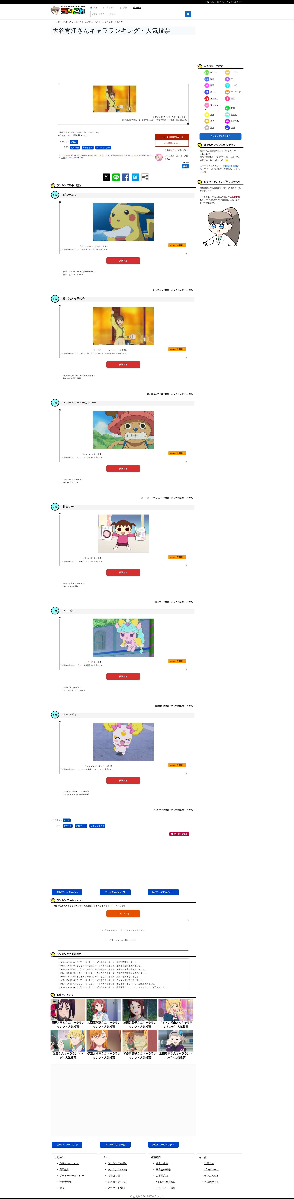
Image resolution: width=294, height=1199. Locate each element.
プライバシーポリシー (71, 1175)
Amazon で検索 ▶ (177, 245)
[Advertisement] (123, 60)
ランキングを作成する (220, 136)
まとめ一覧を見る (117, 1181)
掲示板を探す (115, 1175)
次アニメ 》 (163, 892)
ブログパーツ (211, 1169)
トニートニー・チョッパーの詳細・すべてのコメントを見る (166, 498)
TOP (58, 22)
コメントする (123, 913)
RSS (61, 1188)
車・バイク (236, 92)
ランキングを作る (117, 1169)
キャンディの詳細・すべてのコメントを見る (173, 810)
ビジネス (235, 121)
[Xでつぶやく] (106, 177)
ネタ (212, 121)
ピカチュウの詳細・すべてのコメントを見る (173, 290)
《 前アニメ (67, 892)
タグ (125, 7)
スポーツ (214, 98)
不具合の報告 (163, 1169)
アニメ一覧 (115, 892)
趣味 (233, 108)
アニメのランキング (72, 22)
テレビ (234, 85)
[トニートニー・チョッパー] (123, 430)
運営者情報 (65, 1181)
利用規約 (64, 1169)
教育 (212, 127)
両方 (95, 7)
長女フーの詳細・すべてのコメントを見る (174, 602)
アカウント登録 (116, 1188)
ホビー (213, 92)
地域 (233, 127)
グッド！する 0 (180, 834)
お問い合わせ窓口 (165, 1181)
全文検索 (137, 7)
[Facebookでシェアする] (125, 177)
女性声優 (75, 147)
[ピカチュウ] (123, 222)
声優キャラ (87, 147)
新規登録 (236, 197)
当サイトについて (69, 1163)
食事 (212, 114)
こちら (63, 157)
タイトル (110, 7)
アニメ (74, 142)
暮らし (234, 114)
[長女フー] (123, 534)
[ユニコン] (123, 638)
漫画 (212, 79)
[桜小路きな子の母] (123, 326)
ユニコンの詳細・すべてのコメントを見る (174, 706)
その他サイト (211, 1181)
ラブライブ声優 (103, 147)
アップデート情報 (165, 1188)
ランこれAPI (211, 1175)
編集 (185, 166)
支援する (209, 1163)
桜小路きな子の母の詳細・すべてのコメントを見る (170, 394)
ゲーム (213, 72)
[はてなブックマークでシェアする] (135, 177)
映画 (212, 85)
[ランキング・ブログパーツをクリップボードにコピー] (145, 177)
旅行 (233, 98)
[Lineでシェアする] (116, 177)
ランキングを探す (117, 1163)
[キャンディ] (123, 742)
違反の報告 (162, 1163)
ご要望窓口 (162, 1175)
